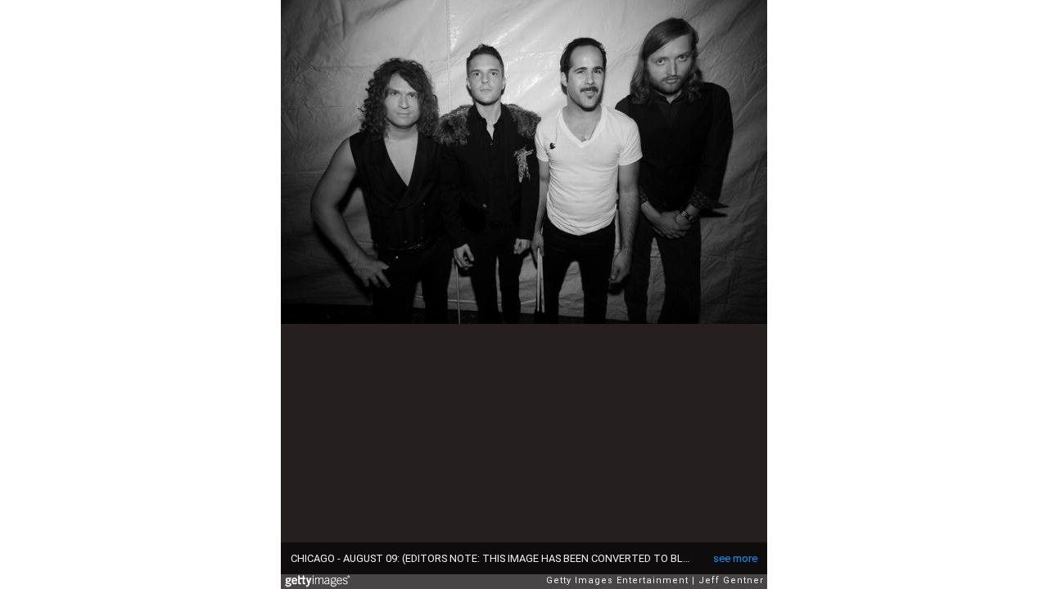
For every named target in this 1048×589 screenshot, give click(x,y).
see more (735, 558)
